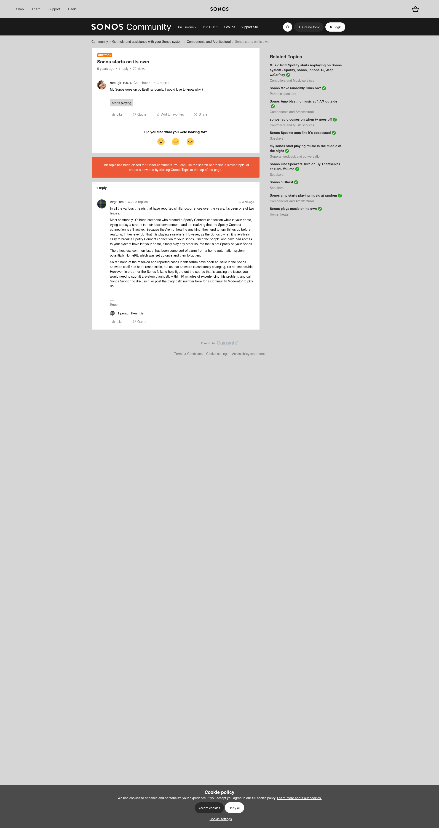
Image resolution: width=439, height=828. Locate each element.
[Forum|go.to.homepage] (131, 27)
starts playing (121, 102)
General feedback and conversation (295, 156)
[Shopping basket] (415, 9)
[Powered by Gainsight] (219, 344)
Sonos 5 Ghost (281, 182)
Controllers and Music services (292, 80)
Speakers (277, 138)
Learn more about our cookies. (299, 798)
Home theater (280, 214)
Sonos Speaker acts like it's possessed (300, 132)
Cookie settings (217, 353)
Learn (36, 9)
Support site (249, 26)
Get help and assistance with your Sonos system (147, 41)
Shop (20, 9)
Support (54, 9)
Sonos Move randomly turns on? (295, 88)
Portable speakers (283, 93)
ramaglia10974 (121, 82)
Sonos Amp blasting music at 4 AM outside (303, 101)
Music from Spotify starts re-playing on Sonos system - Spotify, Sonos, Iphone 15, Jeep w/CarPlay (306, 70)
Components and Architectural (209, 41)
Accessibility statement (248, 353)
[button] (309, 27)
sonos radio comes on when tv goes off (301, 119)
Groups (229, 26)
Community (99, 41)
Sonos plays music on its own (293, 208)
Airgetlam (117, 201)
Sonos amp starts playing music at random (303, 195)
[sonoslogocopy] (219, 9)
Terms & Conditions (188, 353)
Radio (72, 9)
